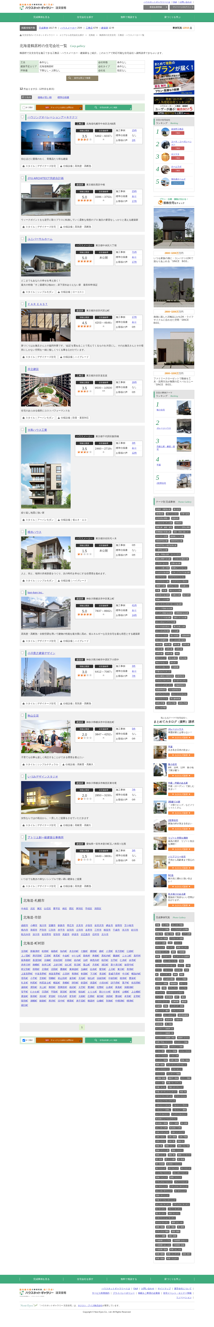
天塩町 (81, 978)
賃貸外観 (159, 1024)
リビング (178, 943)
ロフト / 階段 (185, 1078)
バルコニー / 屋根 (179, 1110)
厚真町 (118, 987)
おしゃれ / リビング (180, 1173)
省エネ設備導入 (161, 640)
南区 (64, 908)
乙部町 (47, 955)
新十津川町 (116, 964)
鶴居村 (91, 1001)
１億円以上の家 (161, 550)
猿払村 (91, 978)
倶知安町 (58, 960)
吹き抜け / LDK (175, 1128)
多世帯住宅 (180, 676)
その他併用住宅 (174, 689)
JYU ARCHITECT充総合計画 (46, 178)
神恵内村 (94, 960)
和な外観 (183, 658)
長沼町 (77, 964)
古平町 (114, 960)
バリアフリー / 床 (162, 581)
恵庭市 (65, 934)
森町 (101, 951)
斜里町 (84, 982)
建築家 (104, 28)
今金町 (65, 955)
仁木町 (123, 960)
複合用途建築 (183, 1015)
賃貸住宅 (175, 518)
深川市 (36, 934)
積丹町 (104, 960)
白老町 (109, 987)
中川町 (125, 973)
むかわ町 (35, 991)
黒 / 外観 (169, 1024)
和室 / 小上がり (172, 1258)
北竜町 (45, 969)
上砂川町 (58, 964)
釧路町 (42, 1001)
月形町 (95, 964)
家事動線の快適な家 (163, 532)
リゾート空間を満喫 (182, 527)
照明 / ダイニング (162, 1195)
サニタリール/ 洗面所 (181, 956)
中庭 (188, 965)
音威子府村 (114, 973)
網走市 (109, 925)
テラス (158, 970)
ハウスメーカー (68, 28)
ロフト (180, 965)
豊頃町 (118, 996)
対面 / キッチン (182, 947)
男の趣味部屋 (175, 698)
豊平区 (56, 908)
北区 (32, 908)
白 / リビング (173, 1168)
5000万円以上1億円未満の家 (166, 545)
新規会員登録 (156, 7)
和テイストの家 (175, 590)
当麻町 (84, 969)
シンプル (183, 988)
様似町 (81, 991)
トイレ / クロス (184, 1051)
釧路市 (61, 925)
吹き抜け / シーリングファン (166, 1119)
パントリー (160, 1074)
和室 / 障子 (186, 1254)
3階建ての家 (160, 586)
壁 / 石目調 (160, 1164)
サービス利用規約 (100, 1293)
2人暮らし (184, 586)
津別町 (75, 982)
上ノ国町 (25, 955)
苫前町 (42, 978)
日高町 (45, 991)
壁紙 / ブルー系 (183, 1146)
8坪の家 (168, 644)
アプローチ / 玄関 (176, 938)
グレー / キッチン (175, 1209)
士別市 (79, 930)
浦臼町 (104, 964)
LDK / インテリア (178, 1132)
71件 (134, 252)
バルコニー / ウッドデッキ (165, 1101)
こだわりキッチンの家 (164, 523)
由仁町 (68, 964)
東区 (39, 908)
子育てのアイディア (163, 671)
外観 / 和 (159, 934)
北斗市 (104, 934)
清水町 (42, 996)
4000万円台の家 (176, 541)
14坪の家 (159, 653)
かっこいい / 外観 (162, 929)
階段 (181, 974)
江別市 (52, 930)
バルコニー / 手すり (180, 1105)
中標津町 (119, 1001)
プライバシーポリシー (124, 1293)
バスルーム (166, 956)
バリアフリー (161, 577)
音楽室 (158, 1006)
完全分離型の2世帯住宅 (164, 676)
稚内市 (24, 930)
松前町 (45, 951)
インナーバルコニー (179, 1114)
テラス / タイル (180, 1096)
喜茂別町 (37, 960)
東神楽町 (74, 969)
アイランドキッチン (163, 680)
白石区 (47, 908)
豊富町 (132, 978)
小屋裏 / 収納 (160, 1078)
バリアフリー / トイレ (177, 577)
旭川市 (42, 925)
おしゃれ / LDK (161, 1128)
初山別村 (62, 978)
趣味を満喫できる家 (163, 559)
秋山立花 (33, 715)
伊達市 (75, 934)
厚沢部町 (37, 955)
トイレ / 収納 (171, 1051)
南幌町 (36, 964)
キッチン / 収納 (161, 1060)
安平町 (24, 991)
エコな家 (175, 631)
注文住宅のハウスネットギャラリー (38, 35)
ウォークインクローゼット (165, 965)
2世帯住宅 (161, 483)
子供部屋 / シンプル (163, 1240)
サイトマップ (164, 1288)
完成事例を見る (41, 17)
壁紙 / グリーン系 (162, 1150)
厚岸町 (52, 1001)
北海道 (92, 35)
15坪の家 (169, 653)
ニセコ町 (126, 955)
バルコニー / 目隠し (163, 1110)
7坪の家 (159, 644)
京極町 (47, 960)
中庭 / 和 (183, 1092)
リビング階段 (181, 979)
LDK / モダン (160, 1137)
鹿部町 (93, 951)
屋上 (157, 988)
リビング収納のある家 (164, 608)
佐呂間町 (136, 982)
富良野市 (46, 934)
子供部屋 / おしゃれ (163, 1245)
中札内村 (62, 996)
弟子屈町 (80, 1001)
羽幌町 (52, 978)
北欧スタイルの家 (180, 617)
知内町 (63, 951)
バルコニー (168, 970)
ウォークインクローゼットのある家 (169, 604)
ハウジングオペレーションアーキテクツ (52, 117)
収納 (181, 961)
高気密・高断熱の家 (163, 509)
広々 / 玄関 (174, 1123)
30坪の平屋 (171, 703)
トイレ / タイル (161, 1056)
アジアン (159, 997)
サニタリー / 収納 (181, 1042)
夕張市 (88, 925)
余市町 (132, 960)
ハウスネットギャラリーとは (157, 2)
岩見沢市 (99, 925)
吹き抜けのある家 (162, 595)
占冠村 (66, 973)
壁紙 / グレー (170, 1146)
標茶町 (70, 1001)
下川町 (93, 973)
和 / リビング (160, 1168)
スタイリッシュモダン (175, 992)
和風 (164, 988)
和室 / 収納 (160, 1258)
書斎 (183, 997)
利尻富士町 (45, 982)
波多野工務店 (177, 129)
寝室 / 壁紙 (171, 1227)
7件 (134, 676)
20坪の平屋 (183, 703)
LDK (170, 943)
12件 (134, 453)
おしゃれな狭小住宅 (177, 640)
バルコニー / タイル (163, 1105)
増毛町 (24, 978)
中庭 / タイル (160, 1087)
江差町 (130, 951)
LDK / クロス (160, 1141)
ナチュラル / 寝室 (162, 1231)
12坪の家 (179, 649)
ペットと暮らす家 (162, 568)
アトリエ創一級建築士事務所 (46, 837)
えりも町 (92, 991)
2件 (134, 140)
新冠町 (63, 991)
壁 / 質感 (181, 1159)
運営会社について (183, 1288)
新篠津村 (35, 951)
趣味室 (184, 1001)
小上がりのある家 (162, 572)
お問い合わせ (185, 2)
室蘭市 (52, 925)
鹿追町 (24, 996)
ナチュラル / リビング (164, 1182)
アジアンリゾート (162, 694)
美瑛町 (130, 969)
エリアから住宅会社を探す (72, 35)
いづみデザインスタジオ (43, 776)
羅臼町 (24, 1005)
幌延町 (56, 982)
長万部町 (119, 951)
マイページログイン (182, 7)
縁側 (175, 974)
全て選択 (29, 107)
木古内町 (74, 951)
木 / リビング (185, 1168)
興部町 (52, 987)
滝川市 (125, 930)
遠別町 (72, 978)
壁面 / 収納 (185, 1060)
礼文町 (24, 982)
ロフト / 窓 (160, 1083)
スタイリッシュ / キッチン (165, 1218)
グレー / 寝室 (160, 1236)
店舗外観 (178, 1019)
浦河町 (72, 991)
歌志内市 (25, 934)
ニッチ (158, 1015)
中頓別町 (113, 978)
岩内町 (77, 960)
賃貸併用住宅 (161, 689)
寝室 (173, 952)
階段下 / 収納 (173, 1078)
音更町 (116, 991)
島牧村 (86, 955)
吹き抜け (178, 970)
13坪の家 (169, 649)
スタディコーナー (162, 1001)
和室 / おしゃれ (175, 1249)
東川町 (120, 969)
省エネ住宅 (174, 635)
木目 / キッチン (174, 1213)
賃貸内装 (169, 1019)
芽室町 (52, 996)
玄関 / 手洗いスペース (164, 1042)
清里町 (93, 982)
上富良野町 (27, 973)
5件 (134, 729)
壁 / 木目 (159, 1159)
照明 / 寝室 (175, 1231)
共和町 (68, 960)
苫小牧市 (129, 925)
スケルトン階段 (161, 983)
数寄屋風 (169, 997)
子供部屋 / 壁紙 (161, 1249)
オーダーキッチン (180, 680)
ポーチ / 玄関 (160, 943)
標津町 (130, 1001)
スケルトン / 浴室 (176, 1046)
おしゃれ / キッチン (163, 1204)
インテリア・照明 (176, 1006)
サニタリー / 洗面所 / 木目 (165, 1037)
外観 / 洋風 (169, 934)
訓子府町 (115, 982)
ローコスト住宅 (161, 536)
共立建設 (33, 369)
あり (134, 196)
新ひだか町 (105, 991)
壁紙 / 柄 (172, 1155)
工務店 (89, 28)
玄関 (177, 934)
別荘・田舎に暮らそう (182, 532)
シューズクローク (162, 1069)
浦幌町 (33, 1001)
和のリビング (161, 658)
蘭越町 (116, 955)
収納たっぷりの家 (162, 599)
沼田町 (54, 969)
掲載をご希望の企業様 (149, 1293)
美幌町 (65, 982)
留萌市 (118, 925)
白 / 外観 (165, 925)
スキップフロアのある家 (181, 572)
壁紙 (165, 1006)
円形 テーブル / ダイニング (165, 1200)
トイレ (158, 961)
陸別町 (24, 1001)
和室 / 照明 (160, 1254)
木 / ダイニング (180, 1191)
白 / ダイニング (161, 1186)
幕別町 (100, 996)
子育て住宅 (185, 514)
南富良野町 (54, 973)
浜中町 (61, 1001)
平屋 (159, 465)
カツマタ (175, 154)
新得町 (33, 996)
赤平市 (61, 930)
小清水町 (103, 982)
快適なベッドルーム (179, 568)
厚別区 (79, 908)
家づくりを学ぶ (172, 17)
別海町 (109, 1001)
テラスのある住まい (163, 626)
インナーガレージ (162, 667)
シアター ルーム (162, 563)
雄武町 (72, 987)
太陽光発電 (186, 635)
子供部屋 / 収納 (178, 1245)
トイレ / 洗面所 (161, 1046)
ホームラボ (176, 166)
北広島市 (85, 934)
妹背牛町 (129, 964)
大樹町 (81, 996)
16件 (134, 382)
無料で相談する (129, 17)
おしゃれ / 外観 (177, 925)
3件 (134, 443)
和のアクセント (161, 662)
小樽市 (33, 925)
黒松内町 (106, 955)
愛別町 (102, 969)
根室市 (107, 930)
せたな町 (76, 955)
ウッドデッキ (165, 974)
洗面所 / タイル (183, 1037)
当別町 (24, 951)
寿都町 (95, 955)
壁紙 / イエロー (177, 1150)
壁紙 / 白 (181, 1141)
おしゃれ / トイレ (170, 961)
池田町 (109, 996)
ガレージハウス (164, 428)
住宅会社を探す (85, 17)
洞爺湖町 (129, 987)
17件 (134, 201)
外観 (157, 925)
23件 (134, 191)
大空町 (81, 987)
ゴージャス (160, 992)
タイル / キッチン (162, 1222)
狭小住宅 (161, 410)
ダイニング (160, 947)
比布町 (93, 969)
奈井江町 (46, 964)
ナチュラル (173, 988)
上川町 (111, 969)
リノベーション (184, 1297)
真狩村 (137, 955)
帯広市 (70, 925)
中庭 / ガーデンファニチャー (166, 1092)
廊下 (176, 997)
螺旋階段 (173, 983)
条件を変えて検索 (82, 78)
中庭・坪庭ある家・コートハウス (168, 554)
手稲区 (88, 908)
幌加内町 (136, 973)
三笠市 (97, 930)
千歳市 (116, 930)
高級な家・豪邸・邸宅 (164, 527)
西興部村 (62, 987)
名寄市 (88, 930)
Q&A (175, 2)
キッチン (170, 947)
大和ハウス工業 (37, 429)
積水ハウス (34, 532)
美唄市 (33, 930)
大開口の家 (176, 595)
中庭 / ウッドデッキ (174, 1083)
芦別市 (42, 930)
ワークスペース (161, 698)
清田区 (97, 908)
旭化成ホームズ (178, 179)
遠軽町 (24, 987)
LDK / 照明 (172, 1137)
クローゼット (177, 1069)
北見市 (79, 925)
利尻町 (33, 982)
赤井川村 (25, 964)
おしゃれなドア (169, 1015)
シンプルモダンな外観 (180, 929)
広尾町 (91, 996)
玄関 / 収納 (174, 1060)
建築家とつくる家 (176, 536)
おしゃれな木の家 (162, 631)
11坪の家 (159, 649)
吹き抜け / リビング (174, 1164)
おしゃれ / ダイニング (164, 1191)
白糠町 (100, 1001)
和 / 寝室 (181, 1227)
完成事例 (43, 28)
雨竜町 (36, 969)
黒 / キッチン (160, 1213)
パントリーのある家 (163, 617)
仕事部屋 (175, 1001)
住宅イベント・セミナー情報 (177, 1293)
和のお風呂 (173, 658)
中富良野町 (41, 973)
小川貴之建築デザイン (41, 653)
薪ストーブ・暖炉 (162, 1010)
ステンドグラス (177, 1010)
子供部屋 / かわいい (180, 1240)
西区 (71, 908)
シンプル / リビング (163, 1173)
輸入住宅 (186, 595)
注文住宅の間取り (162, 518)
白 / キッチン (160, 1209)
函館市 (24, 925)
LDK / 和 (171, 1141)
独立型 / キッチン (162, 952)
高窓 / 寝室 (172, 1236)
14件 (134, 615)
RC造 (164, 590)
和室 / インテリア (173, 1254)
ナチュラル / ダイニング (179, 1186)
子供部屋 (175, 667)
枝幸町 (123, 978)
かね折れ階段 (169, 979)
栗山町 (86, 964)
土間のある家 (176, 563)
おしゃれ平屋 (161, 708)
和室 (177, 653)
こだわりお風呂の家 (181, 559)
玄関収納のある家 (181, 613)
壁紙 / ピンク (160, 1155)
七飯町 (84, 951)
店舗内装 (159, 1019)
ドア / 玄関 (186, 934)
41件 (134, 605)
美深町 (102, 973)
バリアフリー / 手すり (180, 581)
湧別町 (33, 987)
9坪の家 (176, 644)
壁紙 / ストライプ (184, 1155)
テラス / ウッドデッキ (164, 1096)
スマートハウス (161, 635)
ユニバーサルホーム (40, 239)
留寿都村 (25, 960)
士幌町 (125, 991)
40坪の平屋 (160, 703)
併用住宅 (178, 523)
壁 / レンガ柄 (170, 1159)
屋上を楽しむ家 (179, 626)
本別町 (127, 996)
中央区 (24, 908)
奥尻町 (56, 955)
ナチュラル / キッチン (181, 1204)
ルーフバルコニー (162, 1114)
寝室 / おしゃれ (177, 1222)
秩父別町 (25, 969)
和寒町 (75, 973)
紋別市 (70, 930)
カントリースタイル (179, 694)
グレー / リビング (181, 1182)
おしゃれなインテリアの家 (165, 622)
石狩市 (95, 934)
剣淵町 (84, 973)
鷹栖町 (63, 969)
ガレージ (183, 983)
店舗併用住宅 (180, 685)
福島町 (54, 951)
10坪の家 (186, 644)
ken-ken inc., (36, 592)
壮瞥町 (100, 987)
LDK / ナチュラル (162, 1132)
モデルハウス (173, 586)
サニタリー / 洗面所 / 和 (164, 1033)
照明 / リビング (175, 1177)
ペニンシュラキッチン (164, 685)
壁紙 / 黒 (159, 1146)
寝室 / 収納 (160, 1065)
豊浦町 (91, 987)
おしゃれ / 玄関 (161, 938)
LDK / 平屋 (183, 1137)
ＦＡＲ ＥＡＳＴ (38, 304)
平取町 (54, 991)
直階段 (158, 979)
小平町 (33, 978)
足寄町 (136, 996)
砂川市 (134, 930)
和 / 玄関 (184, 1123)
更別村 (72, 996)
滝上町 (42, 987)
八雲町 (109, 951)
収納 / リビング (161, 1177)
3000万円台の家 (162, 541)
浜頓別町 (101, 978)
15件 (134, 130)
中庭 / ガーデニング (176, 1087)
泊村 (85, 960)
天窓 (186, 970)
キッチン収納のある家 (164, 613)
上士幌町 (136, 991)
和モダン (173, 662)
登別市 (56, 934)
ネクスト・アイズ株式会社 (90, 1305)
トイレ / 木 (174, 1056)
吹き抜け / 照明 (161, 1123)
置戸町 (125, 982)
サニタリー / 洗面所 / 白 (164, 1028)
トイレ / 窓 (160, 1051)
